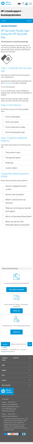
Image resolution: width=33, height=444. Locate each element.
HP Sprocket (7, 83)
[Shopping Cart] (27, 3)
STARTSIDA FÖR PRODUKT (9, 26)
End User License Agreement (10, 404)
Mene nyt (16, 311)
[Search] (23, 3)
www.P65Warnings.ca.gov (9, 409)
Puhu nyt (16, 332)
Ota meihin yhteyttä (16, 289)
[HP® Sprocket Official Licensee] (6, 3)
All (3, 21)
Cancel (5, 347)
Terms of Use (11, 402)
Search (29, 21)
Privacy (4, 402)
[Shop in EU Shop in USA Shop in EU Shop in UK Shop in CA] (20, 4)
